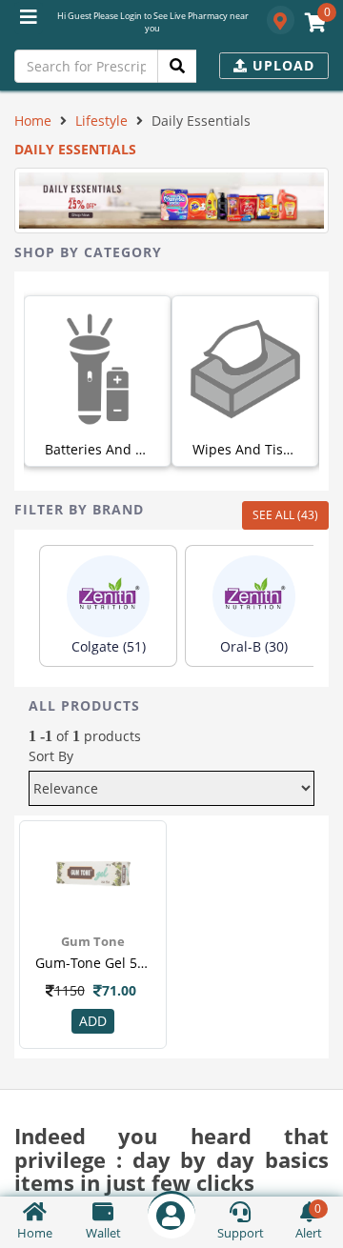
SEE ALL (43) (285, 515)
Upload (281, 65)
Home (32, 120)
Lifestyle (101, 120)
